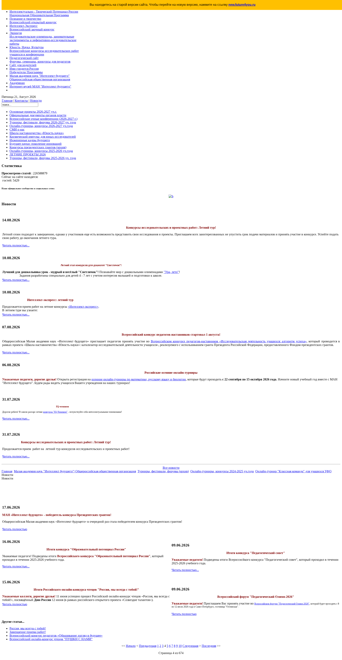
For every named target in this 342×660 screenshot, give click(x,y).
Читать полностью (14, 529)
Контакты (21, 100)
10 (180, 646)
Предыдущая (147, 646)
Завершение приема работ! (28, 632)
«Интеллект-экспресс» (83, 306)
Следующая (190, 646)
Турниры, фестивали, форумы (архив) (163, 471)
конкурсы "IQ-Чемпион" (55, 412)
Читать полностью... (15, 245)
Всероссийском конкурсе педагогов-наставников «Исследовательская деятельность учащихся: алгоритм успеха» (229, 341)
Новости (36, 100)
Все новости (171, 467)
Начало (131, 646)
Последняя (209, 646)
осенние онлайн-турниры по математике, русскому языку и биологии (138, 379)
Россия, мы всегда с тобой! (28, 628)
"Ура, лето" (171, 272)
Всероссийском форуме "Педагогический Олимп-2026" (281, 603)
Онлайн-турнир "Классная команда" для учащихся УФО (293, 471)
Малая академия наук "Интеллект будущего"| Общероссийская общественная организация (75, 471)
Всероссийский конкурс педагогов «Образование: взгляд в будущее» (56, 635)
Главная (7, 100)
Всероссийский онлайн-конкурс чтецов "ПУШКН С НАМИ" (51, 639)
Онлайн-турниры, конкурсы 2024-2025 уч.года (222, 471)
